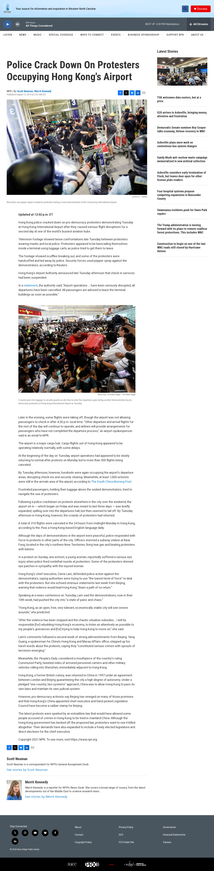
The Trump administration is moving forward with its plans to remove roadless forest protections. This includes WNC (182, 228)
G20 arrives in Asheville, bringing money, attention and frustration (182, 114)
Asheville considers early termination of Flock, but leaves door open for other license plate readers (181, 176)
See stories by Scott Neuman (27, 770)
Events (116, 34)
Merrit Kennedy (42, 91)
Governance (169, 827)
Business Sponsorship (143, 34)
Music (38, 34)
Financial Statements (174, 835)
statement (31, 285)
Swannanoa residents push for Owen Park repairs (182, 211)
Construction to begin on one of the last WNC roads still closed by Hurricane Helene (181, 247)
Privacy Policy (126, 827)
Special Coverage (61, 34)
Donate (202, 9)
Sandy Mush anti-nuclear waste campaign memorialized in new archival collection (182, 159)
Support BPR (175, 34)
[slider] (22, 24)
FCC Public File (126, 842)
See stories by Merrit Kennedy (46, 797)
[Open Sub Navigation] (14, 34)
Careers (167, 842)
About (78, 827)
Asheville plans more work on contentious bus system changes (177, 144)
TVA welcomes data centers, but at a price (179, 99)
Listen (7, 34)
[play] (7, 24)
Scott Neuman (25, 91)
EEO (121, 835)
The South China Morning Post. (111, 481)
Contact (79, 835)
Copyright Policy (83, 842)
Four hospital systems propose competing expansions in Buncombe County (179, 194)
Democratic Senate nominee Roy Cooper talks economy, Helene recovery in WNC (181, 129)
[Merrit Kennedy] (14, 790)
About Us (197, 34)
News (22, 34)
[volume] (17, 24)
